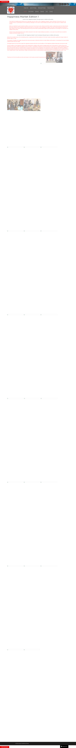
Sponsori (42, 11)
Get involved (30, 11)
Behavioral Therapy (42, 7)
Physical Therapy (50, 7)
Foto (47, 11)
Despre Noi (26, 7)
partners (37, 11)
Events (25, 11)
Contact (51, 11)
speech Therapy (33, 7)
